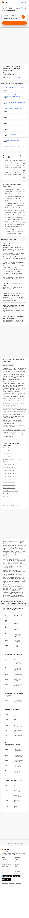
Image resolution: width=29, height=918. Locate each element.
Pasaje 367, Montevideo (9, 502)
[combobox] (14, 16)
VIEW (24, 160)
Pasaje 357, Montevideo (9, 485)
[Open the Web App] (6, 879)
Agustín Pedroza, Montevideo (10, 494)
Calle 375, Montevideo (8, 497)
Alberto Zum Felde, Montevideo (11, 505)
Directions (17, 871)
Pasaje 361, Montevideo (9, 473)
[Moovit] (6, 2)
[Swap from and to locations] (23, 17)
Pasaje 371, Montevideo (9, 450)
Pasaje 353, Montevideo (9, 488)
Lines (16, 859)
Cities (16, 868)
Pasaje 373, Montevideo (9, 482)
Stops (16, 866)
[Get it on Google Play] (6, 876)
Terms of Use (5, 883)
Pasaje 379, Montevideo (9, 479)
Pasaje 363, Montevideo (9, 476)
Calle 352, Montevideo (8, 453)
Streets (17, 864)
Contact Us (18, 883)
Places (16, 861)
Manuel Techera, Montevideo (10, 491)
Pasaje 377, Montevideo (9, 448)
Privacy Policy (12, 883)
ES (3, 870)
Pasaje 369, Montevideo (9, 456)
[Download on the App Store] (15, 876)
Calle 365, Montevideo (8, 467)
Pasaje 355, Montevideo (9, 499)
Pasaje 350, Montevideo (9, 464)
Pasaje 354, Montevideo (9, 470)
